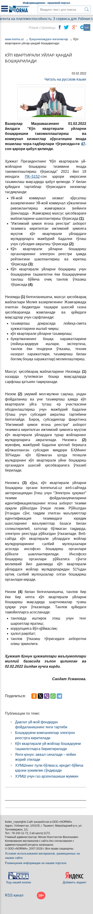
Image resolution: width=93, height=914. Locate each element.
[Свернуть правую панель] (87, 27)
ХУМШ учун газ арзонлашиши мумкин (46, 776)
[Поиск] (86, 9)
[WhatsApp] (53, 696)
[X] (40, 696)
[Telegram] (59, 696)
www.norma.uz (14, 39)
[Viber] (46, 696)
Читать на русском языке (65, 79)
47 (83, 144)
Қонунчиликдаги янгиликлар (49, 39)
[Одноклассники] (34, 696)
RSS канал (14, 895)
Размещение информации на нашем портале (35, 863)
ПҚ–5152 (32, 176)
